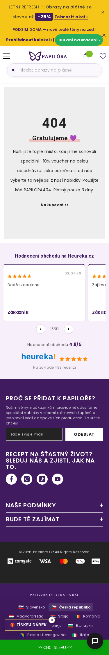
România (87, 616)
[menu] (6, 56)
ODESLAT (84, 434)
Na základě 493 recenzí (54, 367)
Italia (81, 635)
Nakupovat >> (54, 204)
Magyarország (26, 616)
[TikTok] (42, 479)
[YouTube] (57, 479)
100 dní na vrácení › (79, 40)
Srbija (59, 616)
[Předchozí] (40, 329)
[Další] (68, 329)
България (80, 626)
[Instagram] (26, 479)
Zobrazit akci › (71, 17)
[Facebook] (11, 479)
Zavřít (104, 35)
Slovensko (31, 607)
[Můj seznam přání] (103, 56)
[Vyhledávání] (12, 70)
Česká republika (71, 607)
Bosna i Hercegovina (42, 635)
